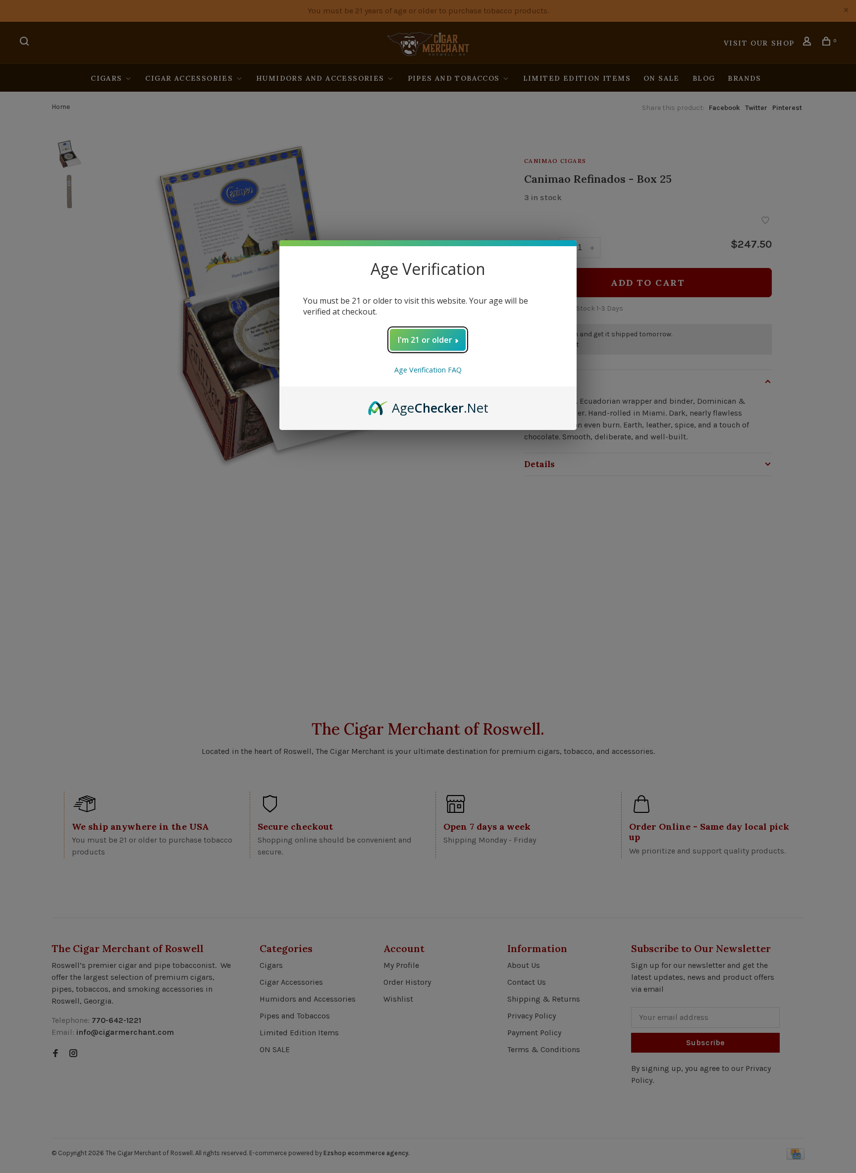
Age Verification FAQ (428, 369)
